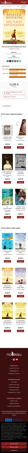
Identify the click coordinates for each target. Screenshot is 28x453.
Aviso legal (14, 382)
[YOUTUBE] (17, 359)
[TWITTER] (11, 359)
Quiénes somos (14, 401)
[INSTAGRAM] (14, 359)
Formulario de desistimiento (14, 406)
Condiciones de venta (14, 384)
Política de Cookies (14, 390)
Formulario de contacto (14, 373)
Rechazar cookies (14, 447)
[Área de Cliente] (24, 2)
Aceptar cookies (14, 443)
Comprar (7, 147)
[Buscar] (18, 6)
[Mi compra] (22, 2)
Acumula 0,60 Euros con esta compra (14, 92)
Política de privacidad (14, 387)
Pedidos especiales (14, 403)
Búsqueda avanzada (23, 6)
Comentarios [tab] (7, 106)
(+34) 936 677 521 (14, 368)
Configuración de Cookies (14, 392)
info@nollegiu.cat (14, 371)
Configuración (14, 450)
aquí (14, 439)
